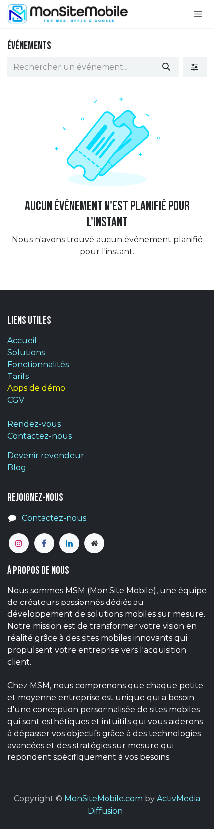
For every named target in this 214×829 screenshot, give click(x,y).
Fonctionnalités (38, 364)
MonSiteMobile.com (103, 798)
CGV (15, 400)
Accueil (22, 340)
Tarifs (18, 376)
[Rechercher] (166, 67)
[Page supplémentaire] (94, 543)
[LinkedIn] (69, 543)
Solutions (26, 352)
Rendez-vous (34, 424)
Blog (16, 467)
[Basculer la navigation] (198, 14)
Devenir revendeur (45, 455)
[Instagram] (19, 543)
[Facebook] (44, 543)
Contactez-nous (39, 436)
